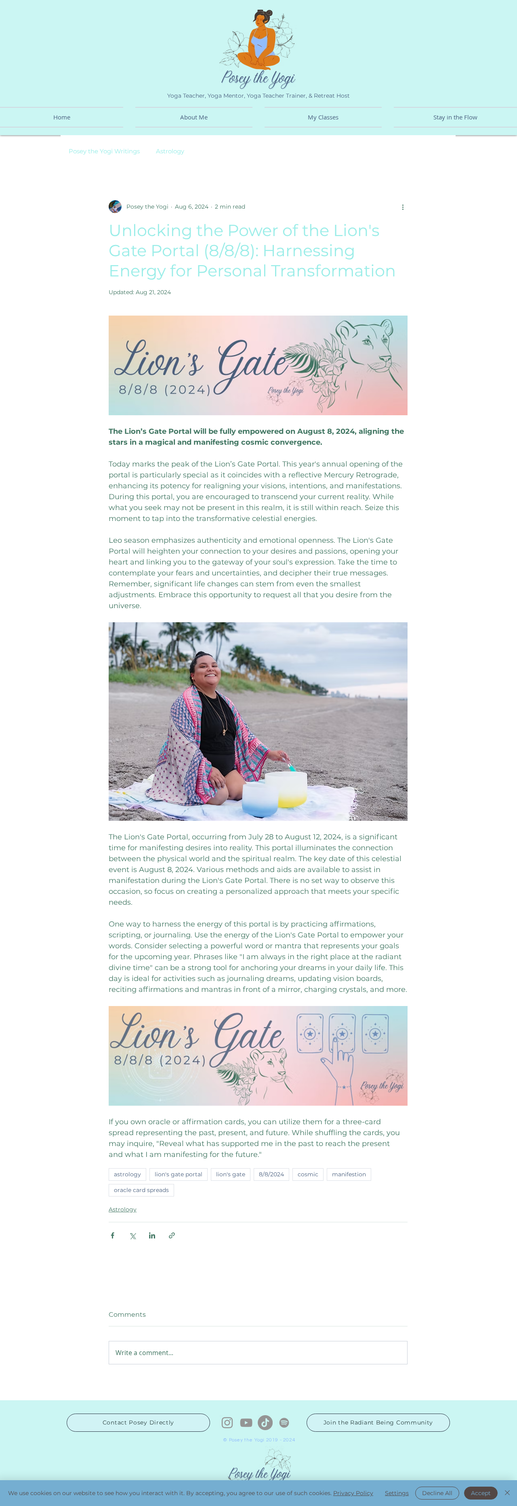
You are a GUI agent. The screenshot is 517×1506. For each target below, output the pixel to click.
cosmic (308, 1174)
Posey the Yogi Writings (104, 151)
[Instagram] (227, 1422)
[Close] (507, 1493)
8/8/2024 (271, 1174)
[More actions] (403, 206)
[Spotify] (284, 1422)
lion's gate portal (178, 1174)
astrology (127, 1174)
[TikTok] (265, 1422)
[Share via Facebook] (112, 1235)
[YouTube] (246, 1422)
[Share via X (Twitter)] (132, 1235)
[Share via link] (172, 1235)
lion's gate (230, 1174)
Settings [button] (397, 1493)
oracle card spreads (141, 1190)
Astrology (170, 151)
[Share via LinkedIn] (152, 1235)
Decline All (437, 1493)
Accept (481, 1493)
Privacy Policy (353, 1493)
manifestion (349, 1174)
